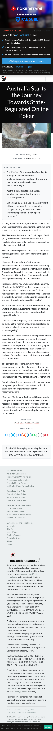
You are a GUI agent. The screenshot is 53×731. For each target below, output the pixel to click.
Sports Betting (13, 538)
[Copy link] (40, 435)
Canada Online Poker (16, 491)
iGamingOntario (20, 691)
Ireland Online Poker (16, 517)
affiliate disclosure (29, 712)
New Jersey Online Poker (18, 480)
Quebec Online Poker (16, 500)
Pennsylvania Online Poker (19, 476)
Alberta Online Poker (16, 497)
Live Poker (11, 526)
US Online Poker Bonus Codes (20, 486)
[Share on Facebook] (18, 435)
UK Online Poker (14, 508)
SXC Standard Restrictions (29, 422)
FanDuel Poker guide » (24, 67)
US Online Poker (14, 470)
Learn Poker (12, 532)
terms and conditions (14, 710)
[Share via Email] (45, 435)
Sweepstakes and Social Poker (20, 523)
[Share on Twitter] (7, 435)
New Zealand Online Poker (19, 514)
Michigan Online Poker (17, 473)
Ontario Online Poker (16, 494)
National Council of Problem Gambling (37, 73)
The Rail (10, 529)
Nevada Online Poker (16, 483)
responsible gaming (14, 712)
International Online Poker (19, 505)
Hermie (16, 422)
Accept (48, 727)
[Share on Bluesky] (13, 435)
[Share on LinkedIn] (29, 435)
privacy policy (29, 710)
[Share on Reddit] (23, 435)
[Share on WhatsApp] (34, 435)
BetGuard (11, 688)
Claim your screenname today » (26, 61)
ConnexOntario (38, 676)
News (9, 544)
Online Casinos (13, 535)
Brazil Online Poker (15, 511)
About (10, 541)
